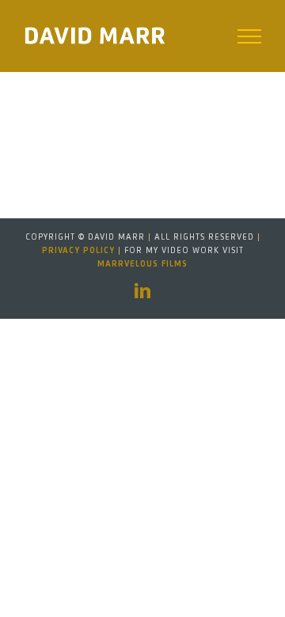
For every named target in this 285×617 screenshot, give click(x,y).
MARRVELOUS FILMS (142, 264)
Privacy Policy (78, 251)
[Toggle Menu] (249, 36)
